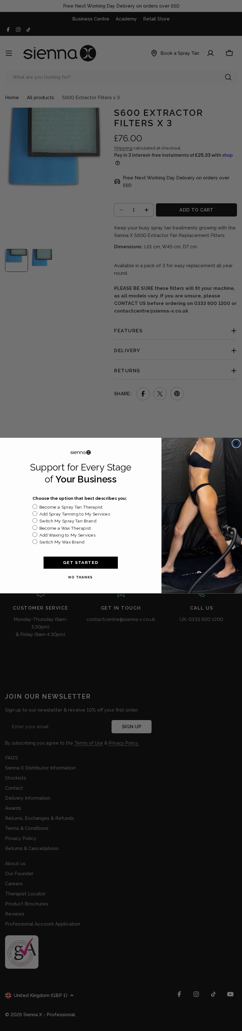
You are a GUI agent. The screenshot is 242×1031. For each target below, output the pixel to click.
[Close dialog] (236, 444)
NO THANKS (80, 577)
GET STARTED (80, 562)
